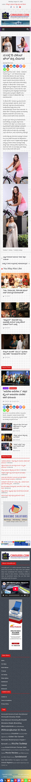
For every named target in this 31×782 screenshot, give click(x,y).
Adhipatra (3, 734)
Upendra (14, 763)
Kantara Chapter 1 (19, 740)
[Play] (3, 595)
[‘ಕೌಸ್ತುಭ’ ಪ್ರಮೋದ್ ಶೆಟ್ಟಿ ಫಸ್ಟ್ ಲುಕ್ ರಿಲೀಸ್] (6, 438)
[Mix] (23, 66)
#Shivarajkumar (9, 730)
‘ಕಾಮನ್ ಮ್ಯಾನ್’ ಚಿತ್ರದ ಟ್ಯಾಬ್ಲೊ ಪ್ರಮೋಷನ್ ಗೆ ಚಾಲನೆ (13, 495)
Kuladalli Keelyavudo (6, 750)
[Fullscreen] (27, 595)
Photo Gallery (4, 678)
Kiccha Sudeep (19, 744)
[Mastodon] (20, 66)
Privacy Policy (5, 704)
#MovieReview (20, 727)
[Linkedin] (14, 66)
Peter (22, 753)
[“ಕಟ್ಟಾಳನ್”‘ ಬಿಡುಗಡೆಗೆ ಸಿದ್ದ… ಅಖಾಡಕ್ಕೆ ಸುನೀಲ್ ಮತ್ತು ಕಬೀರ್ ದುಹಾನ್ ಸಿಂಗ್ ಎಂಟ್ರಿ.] (15, 303)
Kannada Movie (7, 739)
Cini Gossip (4, 675)
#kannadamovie (7, 726)
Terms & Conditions (6, 701)
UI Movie (25, 760)
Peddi (19, 753)
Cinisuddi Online (15, 401)
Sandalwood (13, 388)
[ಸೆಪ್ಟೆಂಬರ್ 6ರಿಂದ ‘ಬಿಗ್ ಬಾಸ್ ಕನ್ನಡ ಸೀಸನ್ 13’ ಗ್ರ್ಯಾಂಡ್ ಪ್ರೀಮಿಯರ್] (6, 428)
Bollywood (4, 689)
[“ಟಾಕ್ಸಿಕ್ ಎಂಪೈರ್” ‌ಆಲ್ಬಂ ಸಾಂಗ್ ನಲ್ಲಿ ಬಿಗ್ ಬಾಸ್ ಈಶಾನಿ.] (6, 448)
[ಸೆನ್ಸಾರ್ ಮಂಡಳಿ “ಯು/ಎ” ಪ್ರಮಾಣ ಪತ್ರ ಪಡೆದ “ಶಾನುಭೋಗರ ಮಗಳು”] (15, 335)
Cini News (5, 388)
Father (25, 734)
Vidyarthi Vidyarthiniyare (21, 763)
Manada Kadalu (22, 750)
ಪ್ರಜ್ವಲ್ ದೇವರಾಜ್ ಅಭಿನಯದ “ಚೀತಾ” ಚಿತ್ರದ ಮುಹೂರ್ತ (14, 258)
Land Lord (13, 750)
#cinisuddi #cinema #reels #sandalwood (14, 714)
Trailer (22, 760)
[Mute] (25, 595)
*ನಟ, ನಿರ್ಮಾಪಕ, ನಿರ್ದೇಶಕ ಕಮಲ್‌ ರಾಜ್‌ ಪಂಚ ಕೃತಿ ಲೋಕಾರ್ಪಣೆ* (15, 292)
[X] (7, 66)
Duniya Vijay (21, 734)
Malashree (17, 750)
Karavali (4, 743)
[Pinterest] (17, 66)
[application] (15, 589)
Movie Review (4, 668)
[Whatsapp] (4, 69)
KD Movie (9, 744)
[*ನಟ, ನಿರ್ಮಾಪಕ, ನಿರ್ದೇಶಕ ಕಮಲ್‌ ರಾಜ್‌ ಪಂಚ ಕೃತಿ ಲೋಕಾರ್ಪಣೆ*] (15, 274)
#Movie (15, 726)
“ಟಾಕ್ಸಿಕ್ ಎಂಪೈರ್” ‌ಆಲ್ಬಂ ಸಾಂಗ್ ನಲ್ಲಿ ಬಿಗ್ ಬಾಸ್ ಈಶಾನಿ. (19, 446)
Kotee (7, 747)
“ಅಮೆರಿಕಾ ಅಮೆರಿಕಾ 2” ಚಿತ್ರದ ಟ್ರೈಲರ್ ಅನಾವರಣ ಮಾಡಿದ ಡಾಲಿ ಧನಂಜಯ (15, 394)
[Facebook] (4, 66)
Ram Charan (7, 757)
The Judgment (16, 760)
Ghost (7, 737)
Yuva (6, 765)
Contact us (4, 697)
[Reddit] (11, 66)
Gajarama (3, 737)
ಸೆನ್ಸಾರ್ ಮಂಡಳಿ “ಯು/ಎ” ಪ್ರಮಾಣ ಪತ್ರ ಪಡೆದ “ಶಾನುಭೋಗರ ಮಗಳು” (15, 353)
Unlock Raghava (7, 762)
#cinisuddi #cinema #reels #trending (14, 721)
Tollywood (4, 685)
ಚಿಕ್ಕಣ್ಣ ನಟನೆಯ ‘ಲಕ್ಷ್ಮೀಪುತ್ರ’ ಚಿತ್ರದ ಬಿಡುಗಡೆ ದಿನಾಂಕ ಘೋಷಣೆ (14, 491)
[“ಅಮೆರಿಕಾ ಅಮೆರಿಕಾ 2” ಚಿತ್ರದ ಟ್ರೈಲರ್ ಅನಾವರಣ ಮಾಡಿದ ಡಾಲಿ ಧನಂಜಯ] (15, 378)
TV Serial (3, 671)
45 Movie (22, 730)
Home (2, 661)
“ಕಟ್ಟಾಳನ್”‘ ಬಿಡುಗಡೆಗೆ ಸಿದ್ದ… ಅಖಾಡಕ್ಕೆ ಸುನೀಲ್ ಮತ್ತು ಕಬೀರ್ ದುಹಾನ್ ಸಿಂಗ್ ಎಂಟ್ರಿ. (14, 322)
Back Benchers (8, 734)
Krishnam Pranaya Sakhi (18, 747)
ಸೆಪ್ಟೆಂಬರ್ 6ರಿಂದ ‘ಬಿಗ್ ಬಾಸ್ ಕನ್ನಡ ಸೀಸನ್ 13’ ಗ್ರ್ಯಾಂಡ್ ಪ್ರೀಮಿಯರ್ (20, 426)
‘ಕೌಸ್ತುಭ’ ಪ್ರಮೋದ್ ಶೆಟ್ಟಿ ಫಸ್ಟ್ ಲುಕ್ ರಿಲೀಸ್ (20, 436)
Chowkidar (15, 733)
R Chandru (13, 757)
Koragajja (3, 747)
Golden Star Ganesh (16, 736)
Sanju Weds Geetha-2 (7, 760)
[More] (7, 69)
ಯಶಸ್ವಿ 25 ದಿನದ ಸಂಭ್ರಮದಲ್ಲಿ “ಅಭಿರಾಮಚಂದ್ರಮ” (15, 263)
